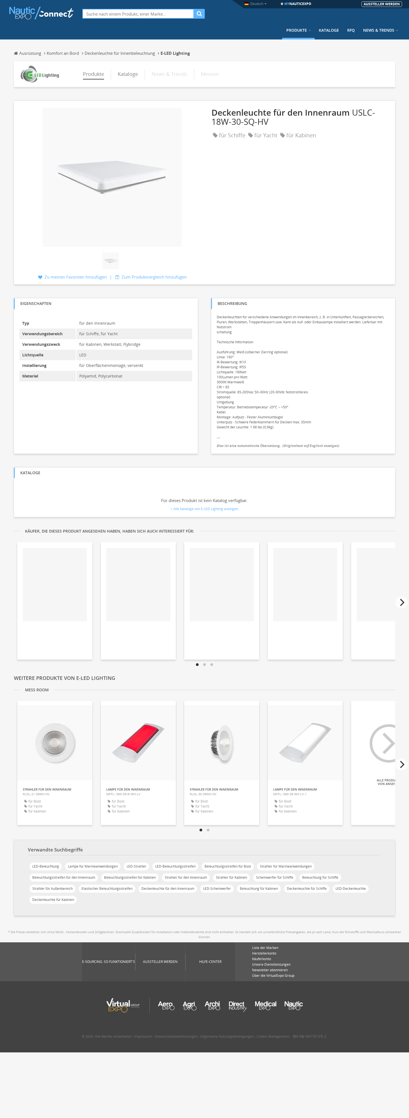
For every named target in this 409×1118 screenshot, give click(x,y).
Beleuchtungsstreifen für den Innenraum (63, 877)
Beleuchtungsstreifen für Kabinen (130, 877)
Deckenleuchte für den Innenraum (167, 888)
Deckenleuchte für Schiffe (307, 888)
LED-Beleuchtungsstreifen (175, 866)
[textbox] (138, 14)
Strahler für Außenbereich (52, 888)
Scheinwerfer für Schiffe (274, 877)
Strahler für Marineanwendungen (286, 866)
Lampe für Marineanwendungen (93, 866)
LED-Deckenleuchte (351, 888)
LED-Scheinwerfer (217, 888)
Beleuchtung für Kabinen (259, 888)
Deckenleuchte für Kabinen (53, 899)
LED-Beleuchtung (45, 866)
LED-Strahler (136, 866)
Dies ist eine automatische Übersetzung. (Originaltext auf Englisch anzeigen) (278, 445)
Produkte (296, 30)
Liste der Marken (265, 947)
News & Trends (378, 30)
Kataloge (329, 30)
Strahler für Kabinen (231, 877)
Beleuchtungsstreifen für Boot (227, 866)
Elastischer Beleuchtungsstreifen (107, 888)
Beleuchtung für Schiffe (320, 877)
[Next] (401, 602)
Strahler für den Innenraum (186, 877)
